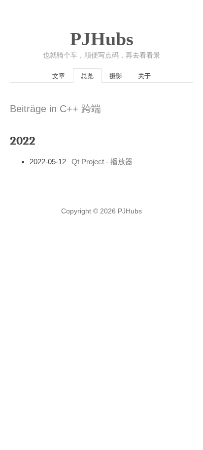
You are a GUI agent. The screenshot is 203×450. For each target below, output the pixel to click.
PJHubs (102, 39)
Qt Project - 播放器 (102, 161)
